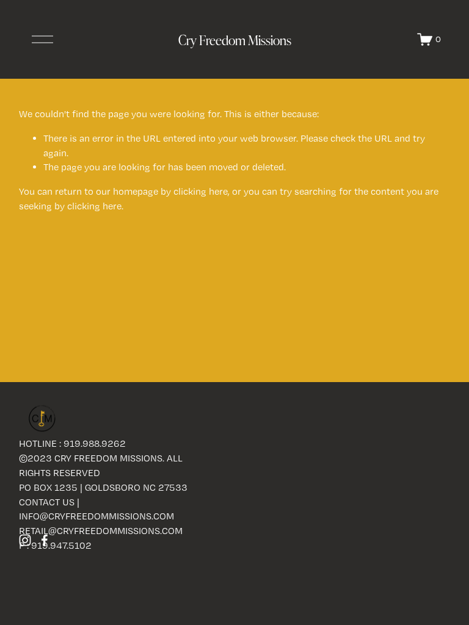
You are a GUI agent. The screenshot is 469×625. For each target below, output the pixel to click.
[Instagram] (25, 540)
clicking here (200, 191)
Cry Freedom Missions (234, 39)
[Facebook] (44, 540)
